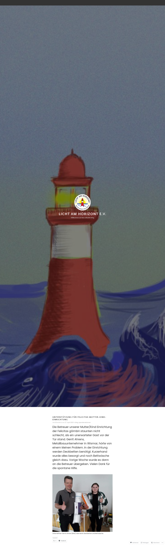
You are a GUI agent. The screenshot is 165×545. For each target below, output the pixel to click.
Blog (76, 422)
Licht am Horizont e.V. (82, 214)
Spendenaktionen (85, 422)
